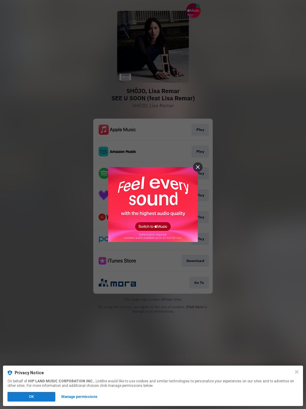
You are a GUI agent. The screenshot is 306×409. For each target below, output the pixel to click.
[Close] (297, 372)
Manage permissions (79, 397)
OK (31, 397)
